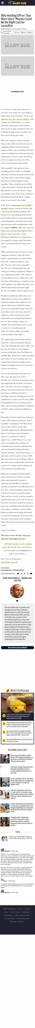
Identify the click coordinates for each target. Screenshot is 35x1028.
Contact (20, 921)
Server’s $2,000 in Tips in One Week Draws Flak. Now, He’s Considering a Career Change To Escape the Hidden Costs (22, 782)
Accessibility (25, 912)
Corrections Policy (9, 918)
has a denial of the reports (17, 230)
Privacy (6, 912)
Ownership (13, 921)
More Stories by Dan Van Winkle (17, 648)
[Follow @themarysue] (18, 574)
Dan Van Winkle (7, 29)
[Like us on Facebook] (21, 574)
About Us (20, 909)
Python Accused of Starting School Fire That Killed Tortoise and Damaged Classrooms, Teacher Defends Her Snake (18, 716)
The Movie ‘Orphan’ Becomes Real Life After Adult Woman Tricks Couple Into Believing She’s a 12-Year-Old (22, 770)
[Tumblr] (28, 574)
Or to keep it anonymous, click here (20, 838)
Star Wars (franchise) (18, 570)
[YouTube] (31, 574)
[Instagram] (24, 574)
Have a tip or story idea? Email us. (20, 836)
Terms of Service (15, 912)
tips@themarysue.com (9, 562)
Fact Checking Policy (23, 918)
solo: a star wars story (6, 570)
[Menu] (2, 3)
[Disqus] (17, 871)
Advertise (28, 909)
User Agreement (8, 915)
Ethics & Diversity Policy (22, 915)
